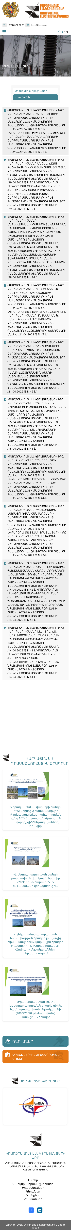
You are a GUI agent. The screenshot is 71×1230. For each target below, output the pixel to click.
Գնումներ (33, 1191)
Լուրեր (33, 1180)
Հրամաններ (23, 97)
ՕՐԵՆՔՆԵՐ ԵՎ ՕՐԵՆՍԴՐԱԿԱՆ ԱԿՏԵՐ (36, 1057)
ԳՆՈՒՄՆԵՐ (22, 1041)
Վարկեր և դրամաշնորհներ (33, 1184)
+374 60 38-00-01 (16, 25)
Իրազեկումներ (33, 1188)
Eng (66, 31)
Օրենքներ (33, 1195)
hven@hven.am (39, 25)
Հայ (60, 31)
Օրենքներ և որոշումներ (31, 90)
